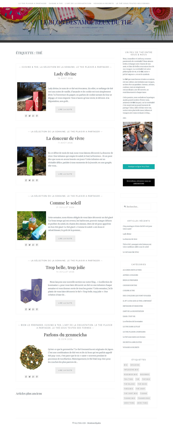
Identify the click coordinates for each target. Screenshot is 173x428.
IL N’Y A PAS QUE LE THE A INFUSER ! (137, 301)
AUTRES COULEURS (130, 275)
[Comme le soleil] (31, 239)
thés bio (128, 389)
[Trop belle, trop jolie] (31, 304)
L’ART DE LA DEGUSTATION (78, 3)
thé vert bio (131, 393)
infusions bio (131, 369)
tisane (143, 393)
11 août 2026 (65, 143)
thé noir (142, 384)
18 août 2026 (65, 78)
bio (126, 365)
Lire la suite (66, 110)
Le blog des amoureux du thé (86, 22)
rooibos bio (131, 374)
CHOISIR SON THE (130, 285)
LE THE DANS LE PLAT (131, 327)
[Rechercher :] (137, 207)
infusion (135, 365)
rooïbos (145, 374)
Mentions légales (94, 423)
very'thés (129, 403)
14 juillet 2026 (65, 272)
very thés (142, 403)
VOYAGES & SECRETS (104, 3)
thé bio (146, 379)
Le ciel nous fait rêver (131, 252)
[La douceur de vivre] (31, 175)
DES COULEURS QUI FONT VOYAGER (137, 296)
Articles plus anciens (29, 393)
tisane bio (129, 398)
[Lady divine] (31, 110)
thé (137, 379)
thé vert (140, 389)
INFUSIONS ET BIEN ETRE (133, 306)
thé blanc (129, 384)
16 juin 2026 (65, 339)
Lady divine (65, 73)
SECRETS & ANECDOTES (132, 342)
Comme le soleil (65, 202)
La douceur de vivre (65, 138)
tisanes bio (144, 398)
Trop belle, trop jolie (65, 267)
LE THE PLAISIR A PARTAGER (32, 3)
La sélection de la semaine (57, 67)
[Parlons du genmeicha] (31, 371)
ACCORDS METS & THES (132, 270)
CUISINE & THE (56, 3)
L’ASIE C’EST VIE (129, 316)
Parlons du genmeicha (65, 334)
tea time (128, 379)
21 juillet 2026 (65, 207)
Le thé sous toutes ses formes (133, 3)
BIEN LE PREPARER (32, 325)
